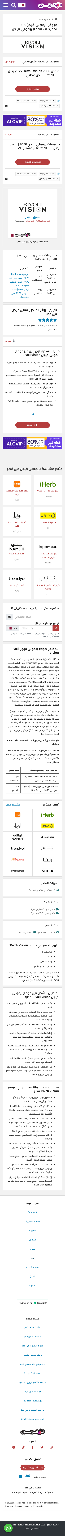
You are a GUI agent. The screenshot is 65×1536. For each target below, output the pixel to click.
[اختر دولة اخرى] (21, 5)
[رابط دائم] (58, 101)
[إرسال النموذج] (56, 628)
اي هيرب (48, 496)
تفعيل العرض (32, 89)
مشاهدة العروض (32, 162)
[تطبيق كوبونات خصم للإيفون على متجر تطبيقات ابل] (20, 1477)
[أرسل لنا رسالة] (8, 1528)
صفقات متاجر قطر (32, 1337)
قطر (32, 1258)
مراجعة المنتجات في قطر (32, 1410)
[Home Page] (50, 5)
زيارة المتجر (32, 425)
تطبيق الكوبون (32, 1459)
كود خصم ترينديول (32, 1392)
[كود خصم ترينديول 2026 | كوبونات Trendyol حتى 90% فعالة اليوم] (17, 578)
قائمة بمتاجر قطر (32, 1327)
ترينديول (17, 590)
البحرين (32, 1240)
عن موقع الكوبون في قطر (32, 1364)
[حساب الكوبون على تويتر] (42, 1447)
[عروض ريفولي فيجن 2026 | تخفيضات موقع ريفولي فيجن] (33, 213)
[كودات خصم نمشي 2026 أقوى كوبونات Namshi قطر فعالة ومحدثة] (17, 547)
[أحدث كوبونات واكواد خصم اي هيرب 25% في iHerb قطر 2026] (48, 484)
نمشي (16, 559)
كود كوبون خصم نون (32, 1401)
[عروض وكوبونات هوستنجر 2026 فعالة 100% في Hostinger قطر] (48, 547)
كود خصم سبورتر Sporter (32, 1419)
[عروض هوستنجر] (32, 121)
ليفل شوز (17, 531)
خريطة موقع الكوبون (32, 1355)
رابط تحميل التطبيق (33, 1467)
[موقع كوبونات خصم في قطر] (56, 19)
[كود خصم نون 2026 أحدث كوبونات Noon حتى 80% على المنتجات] (48, 515)
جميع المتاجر (44, 19)
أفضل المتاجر (51, 804)
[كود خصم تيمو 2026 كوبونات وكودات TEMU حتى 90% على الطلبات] (17, 484)
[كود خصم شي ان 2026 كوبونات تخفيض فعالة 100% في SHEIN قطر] (47, 871)
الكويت (32, 1231)
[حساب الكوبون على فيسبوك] (32, 1447)
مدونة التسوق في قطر (32, 1346)
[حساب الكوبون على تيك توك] (23, 1447)
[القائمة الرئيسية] (6, 5)
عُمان (32, 1249)
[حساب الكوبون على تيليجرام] (14, 1447)
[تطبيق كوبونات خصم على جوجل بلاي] (27, 1477)
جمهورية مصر (32, 1267)
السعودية (32, 1212)
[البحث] (13, 5)
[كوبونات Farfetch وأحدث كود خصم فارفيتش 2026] (18, 871)
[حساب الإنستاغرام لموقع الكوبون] (51, 1447)
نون (48, 528)
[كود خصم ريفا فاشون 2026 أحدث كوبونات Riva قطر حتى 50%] (47, 859)
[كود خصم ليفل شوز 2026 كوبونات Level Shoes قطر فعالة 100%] (17, 515)
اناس (48, 594)
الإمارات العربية (32, 1221)
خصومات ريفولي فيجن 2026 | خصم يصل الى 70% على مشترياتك (20, 291)
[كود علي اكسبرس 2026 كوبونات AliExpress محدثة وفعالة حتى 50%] (18, 859)
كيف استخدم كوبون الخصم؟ (32, 1382)
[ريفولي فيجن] (32, 45)
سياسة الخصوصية (32, 1373)
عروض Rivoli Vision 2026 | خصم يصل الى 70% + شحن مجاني (19, 278)
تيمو (17, 500)
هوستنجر (48, 563)
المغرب (32, 1286)
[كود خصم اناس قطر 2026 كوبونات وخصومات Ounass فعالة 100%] (48, 578)
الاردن (32, 1276)
